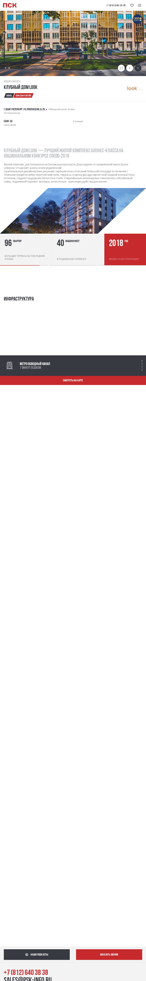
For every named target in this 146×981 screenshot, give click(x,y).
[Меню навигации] (139, 5)
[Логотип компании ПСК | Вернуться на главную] (10, 5)
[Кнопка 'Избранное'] (132, 5)
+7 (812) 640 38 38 (26, 972)
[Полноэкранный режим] (121, 68)
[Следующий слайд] (138, 68)
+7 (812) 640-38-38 (116, 5)
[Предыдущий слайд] (129, 68)
